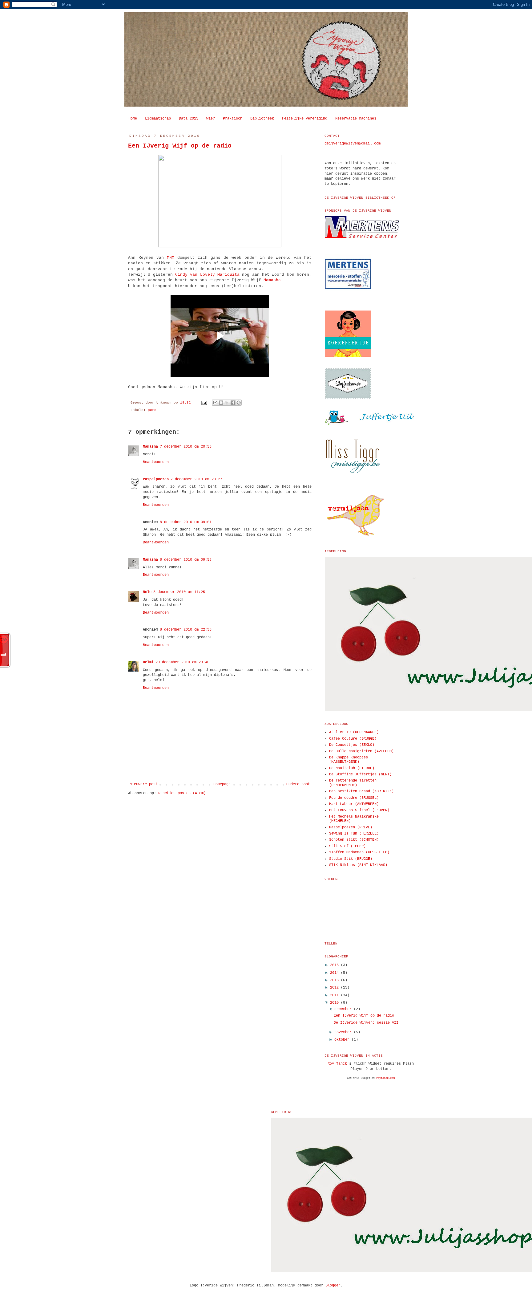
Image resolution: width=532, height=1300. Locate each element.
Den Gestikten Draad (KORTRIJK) (361, 791)
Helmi (148, 662)
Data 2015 (188, 118)
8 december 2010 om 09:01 (186, 522)
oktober (343, 1040)
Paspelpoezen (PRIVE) (350, 827)
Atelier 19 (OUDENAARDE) (354, 732)
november (344, 1032)
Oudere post (298, 784)
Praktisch (232, 118)
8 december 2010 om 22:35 (186, 630)
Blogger (333, 1285)
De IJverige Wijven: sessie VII (366, 1023)
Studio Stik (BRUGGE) (350, 859)
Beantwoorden (156, 462)
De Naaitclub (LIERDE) (351, 768)
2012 (335, 987)
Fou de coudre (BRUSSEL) (354, 798)
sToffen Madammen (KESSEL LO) (359, 852)
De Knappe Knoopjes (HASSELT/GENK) (348, 759)
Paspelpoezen (156, 479)
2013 (335, 980)
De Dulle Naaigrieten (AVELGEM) (361, 751)
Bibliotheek (262, 118)
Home (132, 118)
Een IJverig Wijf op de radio (180, 145)
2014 (335, 973)
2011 (335, 995)
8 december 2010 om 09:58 (186, 560)
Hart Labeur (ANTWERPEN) (354, 804)
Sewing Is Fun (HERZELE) (354, 833)
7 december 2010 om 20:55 (186, 447)
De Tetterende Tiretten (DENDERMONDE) (353, 782)
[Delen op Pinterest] (239, 403)
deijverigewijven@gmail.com (352, 143)
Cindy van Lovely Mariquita (207, 274)
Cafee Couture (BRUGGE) (353, 739)
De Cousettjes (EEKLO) (351, 745)
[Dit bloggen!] (221, 403)
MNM (170, 257)
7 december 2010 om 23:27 (196, 479)
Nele (147, 592)
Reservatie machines (355, 118)
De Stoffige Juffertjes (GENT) (360, 774)
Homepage (222, 784)
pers (152, 410)
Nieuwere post (144, 784)
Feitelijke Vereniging (304, 118)
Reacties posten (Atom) (182, 793)
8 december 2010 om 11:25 (179, 592)
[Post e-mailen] (204, 402)
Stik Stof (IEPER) (347, 846)
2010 (335, 1003)
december (344, 1009)
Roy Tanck (337, 1064)
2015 (335, 965)
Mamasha (272, 280)
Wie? (210, 118)
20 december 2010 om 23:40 (182, 662)
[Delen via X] (227, 403)
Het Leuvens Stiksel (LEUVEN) (359, 810)
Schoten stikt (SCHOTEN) (354, 840)
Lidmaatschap (158, 118)
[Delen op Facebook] (233, 403)
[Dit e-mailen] (215, 403)
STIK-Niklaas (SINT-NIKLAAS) (358, 865)
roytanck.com (385, 1078)
